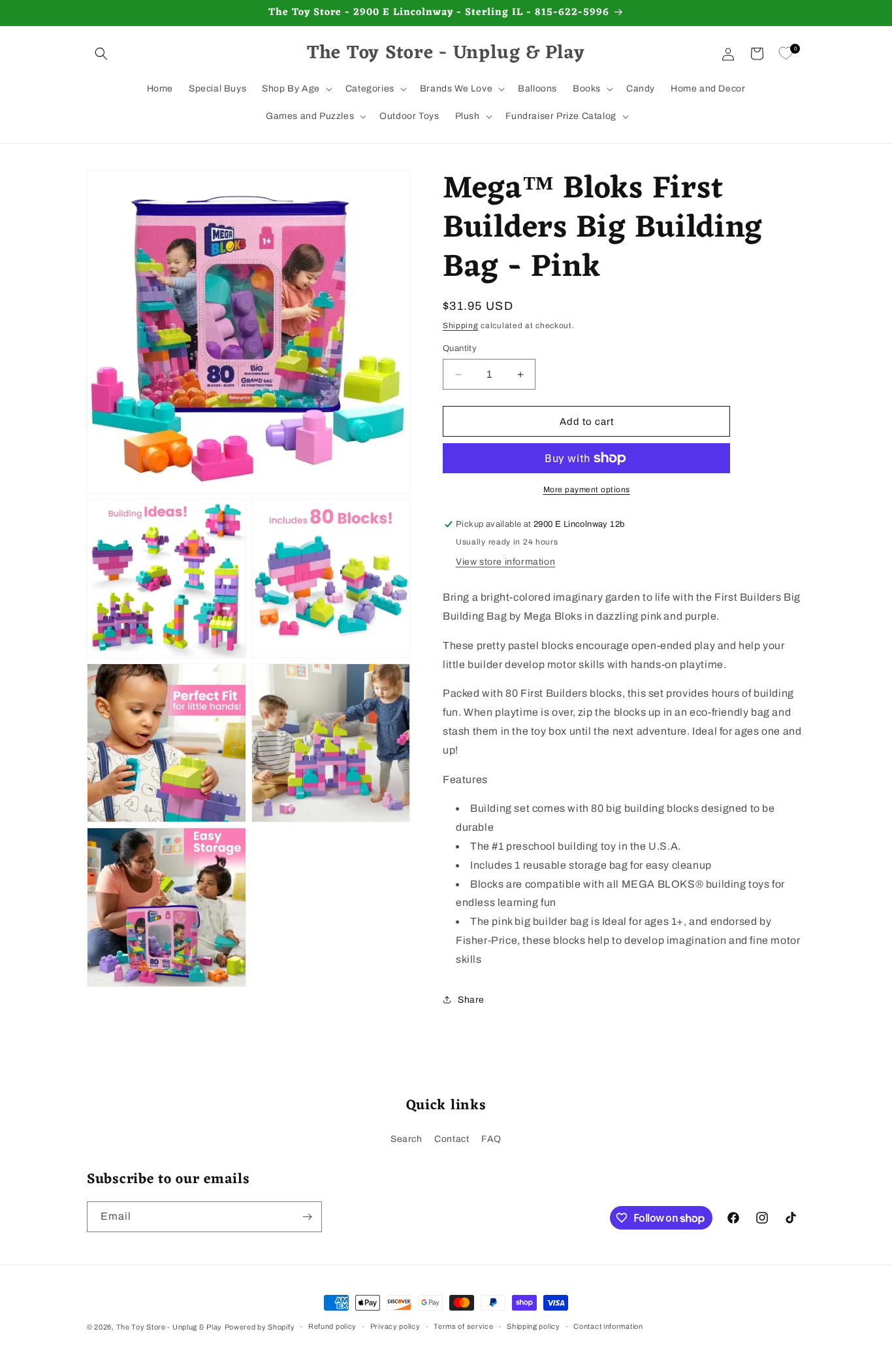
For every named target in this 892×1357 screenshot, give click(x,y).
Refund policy (332, 1326)
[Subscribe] (307, 1216)
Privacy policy (395, 1326)
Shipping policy (533, 1326)
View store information (505, 562)
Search (406, 1139)
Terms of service (463, 1326)
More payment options (586, 489)
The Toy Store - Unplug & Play (169, 1327)
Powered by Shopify (260, 1327)
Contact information (608, 1326)
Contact (451, 1139)
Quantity (460, 348)
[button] (101, 53)
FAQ (491, 1139)
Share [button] (471, 1000)
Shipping (461, 325)
